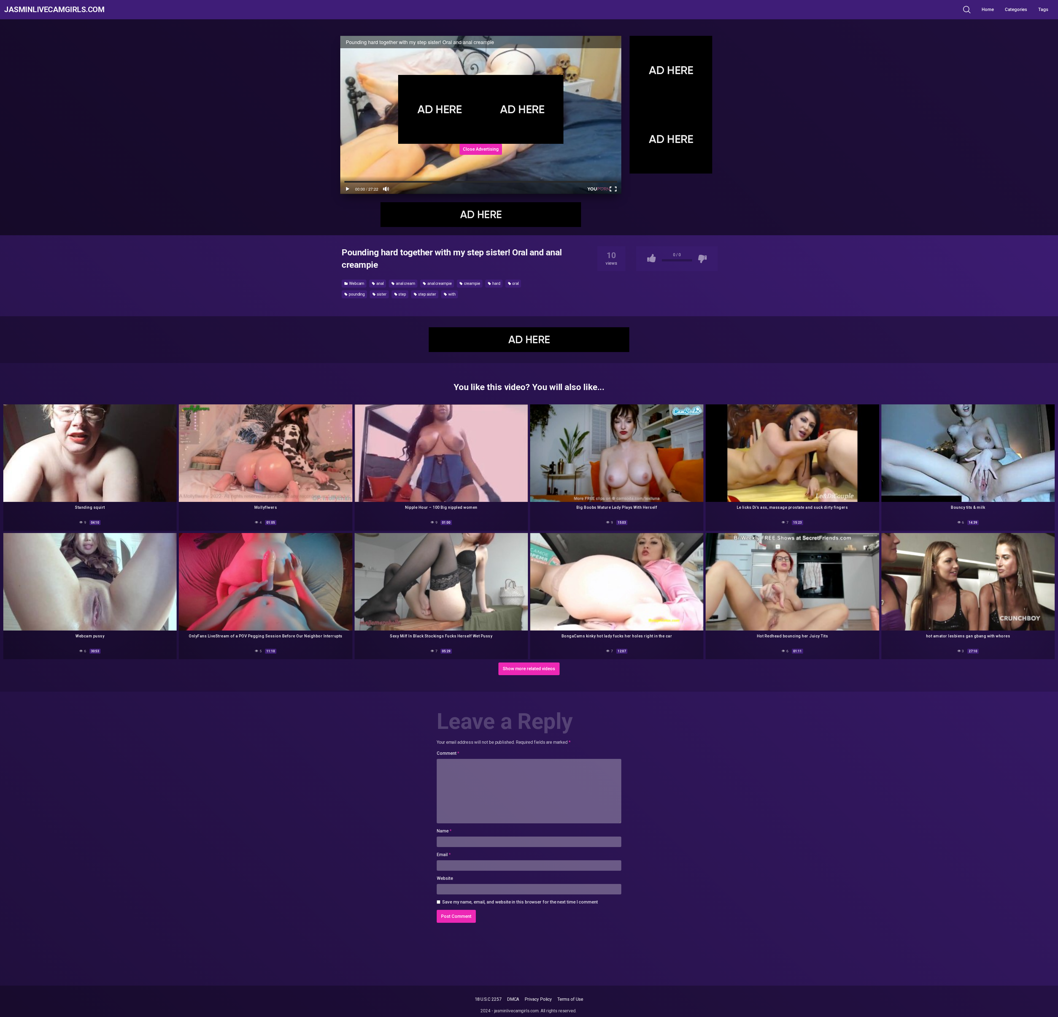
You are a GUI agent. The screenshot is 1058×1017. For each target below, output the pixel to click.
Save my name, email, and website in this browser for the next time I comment (520, 902)
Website (445, 878)
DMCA (513, 999)
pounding (356, 294)
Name (444, 831)
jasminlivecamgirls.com (54, 9)
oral (515, 283)
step (402, 294)
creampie (471, 283)
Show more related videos (529, 668)
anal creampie (439, 283)
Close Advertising (481, 149)
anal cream (405, 283)
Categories (1016, 9)
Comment (448, 753)
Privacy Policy (538, 999)
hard (496, 283)
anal (380, 283)
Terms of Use (570, 999)
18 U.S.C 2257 (488, 999)
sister (381, 294)
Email (443, 854)
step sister (426, 294)
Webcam (356, 283)
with (451, 294)
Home (988, 9)
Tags (1043, 9)
